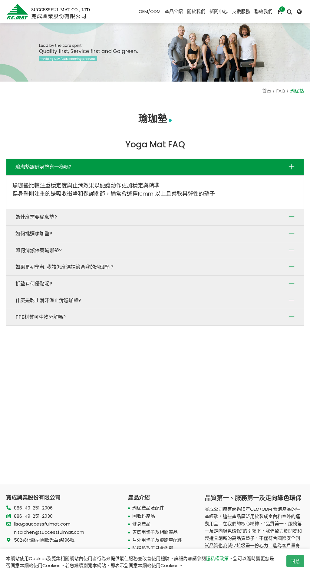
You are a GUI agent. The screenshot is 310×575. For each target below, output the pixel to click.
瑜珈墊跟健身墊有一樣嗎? (43, 166)
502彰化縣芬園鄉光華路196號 (44, 540)
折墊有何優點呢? (33, 283)
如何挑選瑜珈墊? (33, 233)
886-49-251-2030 (33, 516)
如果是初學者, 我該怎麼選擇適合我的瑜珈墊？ (64, 267)
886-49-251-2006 (33, 508)
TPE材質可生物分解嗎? (40, 317)
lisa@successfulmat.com (42, 524)
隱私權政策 (217, 558)
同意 (295, 561)
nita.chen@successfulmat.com (49, 532)
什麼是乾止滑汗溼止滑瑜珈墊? (48, 300)
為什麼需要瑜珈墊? (36, 217)
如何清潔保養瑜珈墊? (38, 250)
